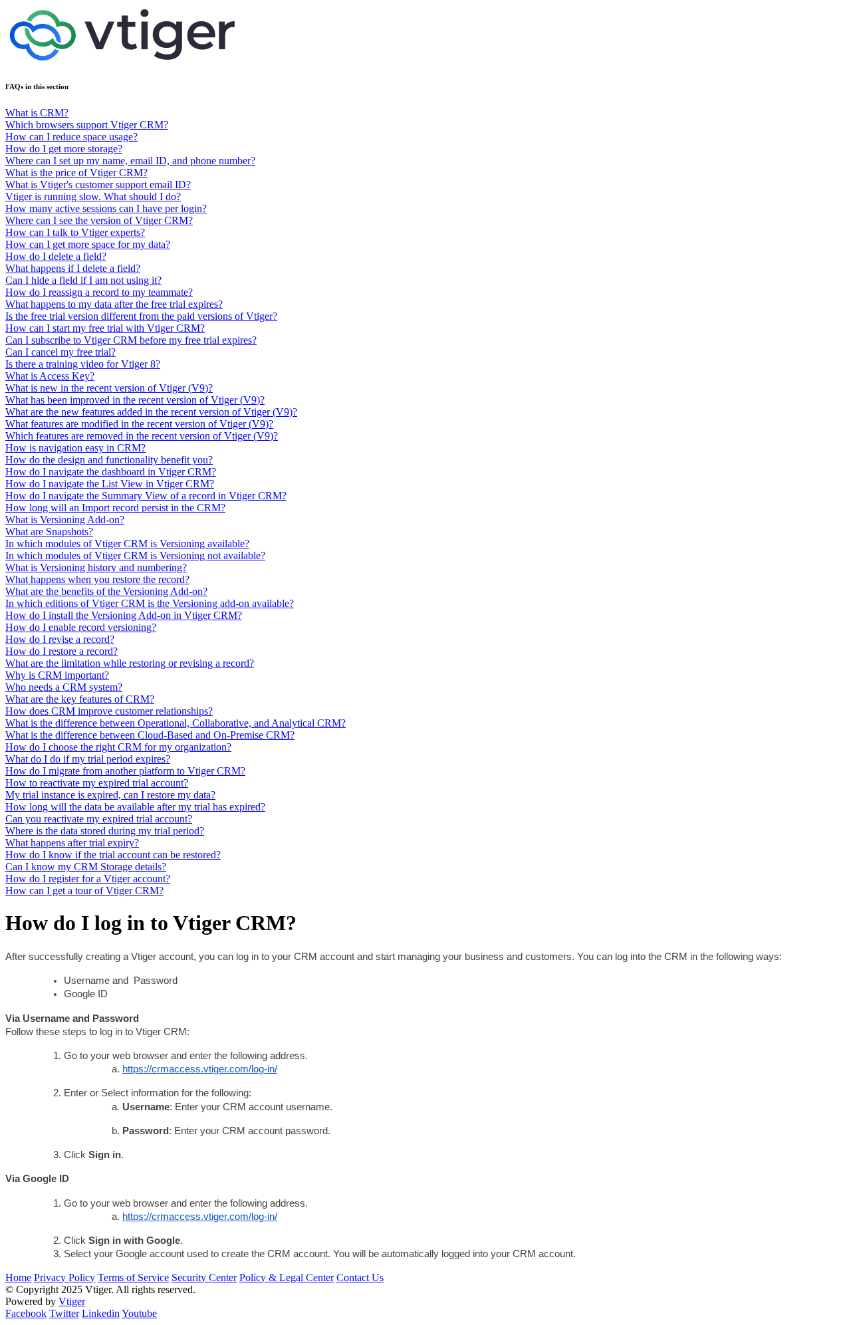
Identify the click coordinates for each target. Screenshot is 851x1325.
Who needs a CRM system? (63, 687)
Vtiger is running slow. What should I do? (93, 196)
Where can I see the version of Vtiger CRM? (99, 220)
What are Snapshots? (49, 531)
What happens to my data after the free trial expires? (114, 304)
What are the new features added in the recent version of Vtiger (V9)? (151, 412)
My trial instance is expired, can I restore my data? (110, 794)
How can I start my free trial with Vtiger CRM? (105, 328)
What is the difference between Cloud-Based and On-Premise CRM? (150, 735)
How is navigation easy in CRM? (75, 447)
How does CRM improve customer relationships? (109, 711)
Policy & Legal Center (286, 1277)
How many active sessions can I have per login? (106, 208)
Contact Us (360, 1277)
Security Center (204, 1277)
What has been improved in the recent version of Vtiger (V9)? (135, 400)
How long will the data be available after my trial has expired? (135, 806)
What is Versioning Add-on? (64, 519)
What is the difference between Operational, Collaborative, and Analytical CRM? (175, 723)
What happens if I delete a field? (72, 268)
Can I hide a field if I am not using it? (83, 280)
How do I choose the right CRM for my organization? (118, 747)
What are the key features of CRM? (79, 699)
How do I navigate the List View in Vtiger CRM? (109, 483)
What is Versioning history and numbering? (96, 567)
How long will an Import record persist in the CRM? (115, 507)
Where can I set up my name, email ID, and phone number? (130, 160)
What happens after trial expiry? (72, 842)
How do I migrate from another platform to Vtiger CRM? (125, 771)
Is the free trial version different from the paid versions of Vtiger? (141, 316)
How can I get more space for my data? (87, 244)
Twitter (64, 1313)
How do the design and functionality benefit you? (109, 459)
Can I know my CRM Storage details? (85, 866)
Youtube (139, 1313)
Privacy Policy (64, 1277)
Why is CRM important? (57, 675)
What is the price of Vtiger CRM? (76, 172)
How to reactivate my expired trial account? (96, 782)
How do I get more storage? (63, 148)
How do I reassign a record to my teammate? (99, 292)
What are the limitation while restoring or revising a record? (129, 663)
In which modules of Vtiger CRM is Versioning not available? (135, 555)
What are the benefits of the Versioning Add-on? (106, 591)
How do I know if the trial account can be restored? (113, 854)
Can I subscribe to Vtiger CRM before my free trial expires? (131, 340)
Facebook (26, 1313)
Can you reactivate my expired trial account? (98, 818)
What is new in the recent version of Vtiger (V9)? (109, 388)
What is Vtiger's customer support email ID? (98, 184)
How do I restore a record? (61, 651)
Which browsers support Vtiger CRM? (86, 124)
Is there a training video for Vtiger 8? (82, 364)
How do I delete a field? (55, 256)
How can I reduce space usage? (71, 136)
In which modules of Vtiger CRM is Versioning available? (127, 543)
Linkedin (101, 1313)
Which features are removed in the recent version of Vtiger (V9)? (141, 435)
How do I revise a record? (59, 639)
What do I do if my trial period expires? (87, 759)
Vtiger (72, 1301)
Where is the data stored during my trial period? (104, 830)
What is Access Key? (49, 376)
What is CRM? (36, 112)
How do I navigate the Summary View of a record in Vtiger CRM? (146, 495)
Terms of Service (133, 1277)
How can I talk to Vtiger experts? (75, 232)
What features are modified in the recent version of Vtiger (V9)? (139, 423)
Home (18, 1277)
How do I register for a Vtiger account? (87, 878)
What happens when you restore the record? (97, 579)
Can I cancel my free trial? (60, 352)
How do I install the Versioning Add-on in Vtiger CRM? (123, 615)
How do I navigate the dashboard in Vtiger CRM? (110, 471)
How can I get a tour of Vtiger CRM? (84, 890)
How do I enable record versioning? (80, 627)
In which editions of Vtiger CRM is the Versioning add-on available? (149, 603)
